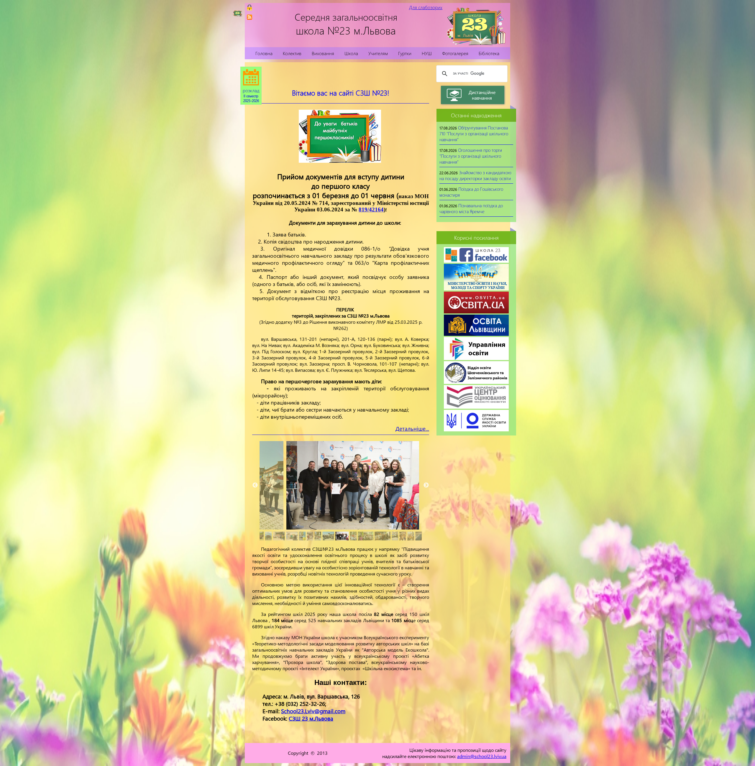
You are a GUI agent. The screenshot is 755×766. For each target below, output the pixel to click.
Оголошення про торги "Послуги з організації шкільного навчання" (470, 156)
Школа (351, 53)
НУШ (427, 53)
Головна (264, 53)
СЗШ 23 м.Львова (311, 718)
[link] (249, 17)
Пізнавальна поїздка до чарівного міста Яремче (471, 208)
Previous (255, 485)
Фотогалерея (455, 53)
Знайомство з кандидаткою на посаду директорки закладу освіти (475, 175)
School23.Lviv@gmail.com (313, 711)
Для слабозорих (425, 7)
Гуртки (404, 53)
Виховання (323, 53)
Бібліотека (489, 53)
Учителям (378, 53)
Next (426, 485)
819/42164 (371, 209)
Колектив (292, 53)
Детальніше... (412, 428)
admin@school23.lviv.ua (481, 756)
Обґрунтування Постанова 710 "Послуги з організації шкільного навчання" (473, 133)
